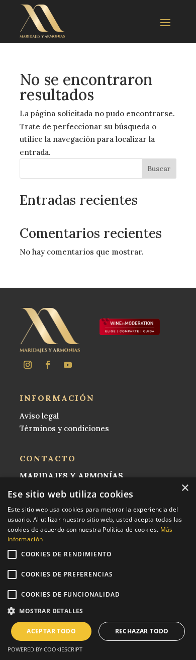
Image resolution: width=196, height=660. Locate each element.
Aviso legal (39, 416)
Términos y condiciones (64, 428)
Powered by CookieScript (45, 649)
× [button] (184, 488)
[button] (98, 611)
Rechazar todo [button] (142, 631)
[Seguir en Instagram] (28, 365)
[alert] (98, 568)
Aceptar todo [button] (51, 631)
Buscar (159, 168)
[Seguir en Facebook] (48, 365)
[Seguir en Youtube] (68, 365)
